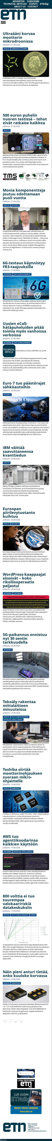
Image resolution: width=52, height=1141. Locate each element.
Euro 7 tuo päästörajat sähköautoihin (24, 384)
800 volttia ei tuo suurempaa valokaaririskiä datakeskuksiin (19, 901)
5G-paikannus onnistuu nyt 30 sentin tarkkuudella (25, 638)
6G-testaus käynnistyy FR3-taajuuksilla (24, 264)
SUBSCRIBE (33, 1)
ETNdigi (44, 4)
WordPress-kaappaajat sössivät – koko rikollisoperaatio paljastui (24, 580)
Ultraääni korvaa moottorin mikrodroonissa (19, 37)
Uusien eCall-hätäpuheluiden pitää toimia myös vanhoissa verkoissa (24, 329)
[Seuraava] (15, 1021)
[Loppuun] (20, 1021)
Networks (8, 274)
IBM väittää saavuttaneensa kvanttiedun (18, 451)
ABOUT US (20, 6)
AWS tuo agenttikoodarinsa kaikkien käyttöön (20, 840)
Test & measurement (22, 274)
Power (24, 49)
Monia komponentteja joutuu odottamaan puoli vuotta (24, 193)
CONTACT (33, 6)
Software (18, 593)
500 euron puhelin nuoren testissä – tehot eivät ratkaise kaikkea (25, 118)
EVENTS (33, 4)
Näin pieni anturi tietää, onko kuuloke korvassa (25, 973)
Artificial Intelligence (13, 720)
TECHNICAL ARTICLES (15, 4)
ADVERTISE (19, 1)
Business (15, 205)
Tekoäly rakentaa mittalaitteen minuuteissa (19, 705)
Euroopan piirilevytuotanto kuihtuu (19, 512)
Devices (7, 49)
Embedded (16, 49)
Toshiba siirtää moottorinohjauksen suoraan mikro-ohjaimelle (22, 775)
